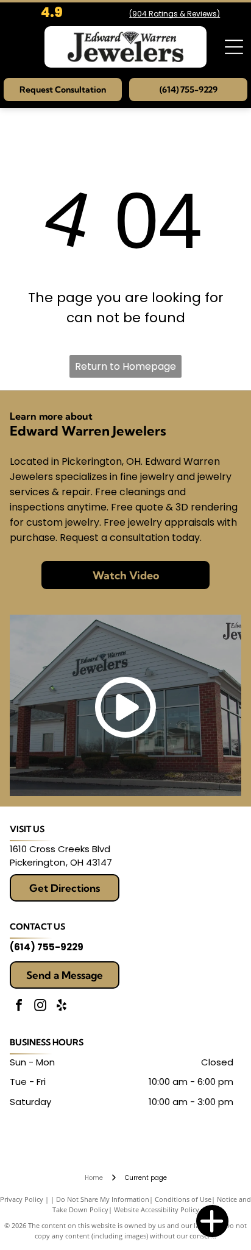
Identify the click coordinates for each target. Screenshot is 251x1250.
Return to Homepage (125, 366)
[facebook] (19, 1006)
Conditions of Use (183, 1199)
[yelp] (61, 1006)
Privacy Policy (21, 1199)
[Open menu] (234, 47)
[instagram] (40, 1006)
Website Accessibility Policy (156, 1209)
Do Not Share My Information (102, 1199)
